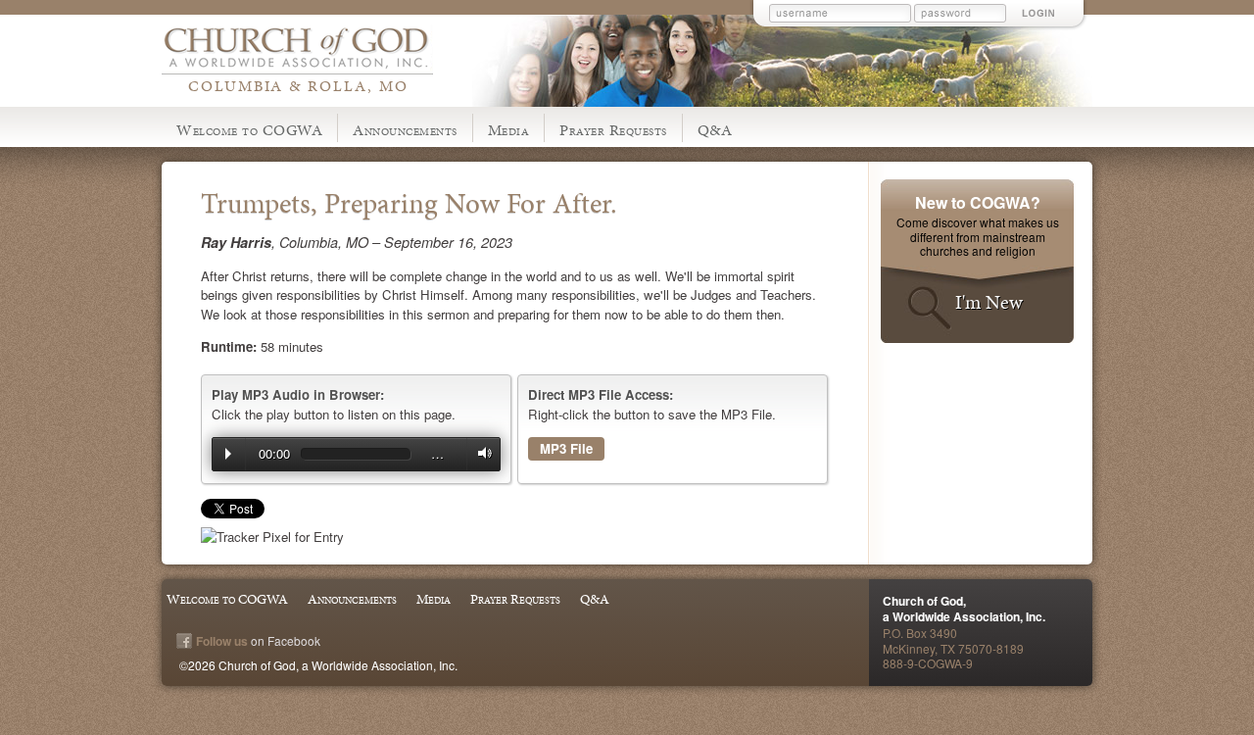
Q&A (715, 130)
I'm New (989, 302)
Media (509, 130)
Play (228, 454)
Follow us (222, 641)
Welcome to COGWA (249, 130)
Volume (480, 453)
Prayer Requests (613, 130)
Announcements (405, 130)
